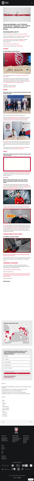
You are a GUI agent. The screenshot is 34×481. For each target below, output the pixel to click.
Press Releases (4, 412)
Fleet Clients (4, 403)
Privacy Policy (19, 475)
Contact (3, 449)
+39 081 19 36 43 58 (8, 377)
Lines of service (26, 435)
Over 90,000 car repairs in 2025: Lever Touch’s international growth (23, 302)
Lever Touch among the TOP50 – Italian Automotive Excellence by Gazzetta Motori (24, 294)
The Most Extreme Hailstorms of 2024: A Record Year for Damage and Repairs (14, 392)
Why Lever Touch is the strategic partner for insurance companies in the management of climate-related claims (23, 285)
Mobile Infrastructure (15, 440)
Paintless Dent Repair (15, 437)
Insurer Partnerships (5, 406)
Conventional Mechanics (15, 439)
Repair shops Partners (5, 440)
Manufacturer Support (5, 409)
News (2, 451)
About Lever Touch (4, 437)
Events (3, 401)
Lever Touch (4, 435)
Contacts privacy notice (11, 371)
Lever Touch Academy (5, 408)
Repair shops (4, 414)
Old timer (3, 411)
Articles (3, 400)
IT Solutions (14, 441)
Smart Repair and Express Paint (16, 438)
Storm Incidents (25, 438)
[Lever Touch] (5, 3)
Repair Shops (25, 441)
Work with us (3, 448)
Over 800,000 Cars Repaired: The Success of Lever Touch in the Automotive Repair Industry (16, 393)
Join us (3, 445)
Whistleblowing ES (4, 458)
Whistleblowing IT (4, 457)
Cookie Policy (23, 475)
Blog (2, 453)
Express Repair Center (5, 438)
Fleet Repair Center (4, 439)
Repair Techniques (15, 435)
